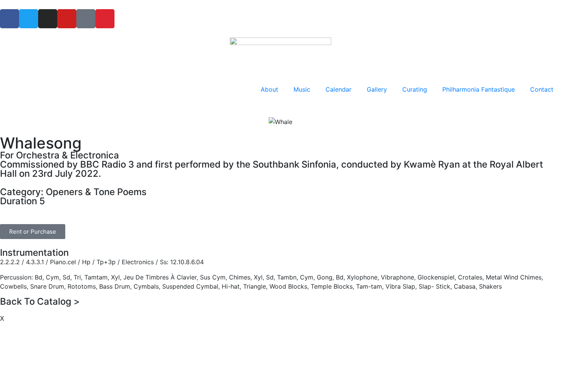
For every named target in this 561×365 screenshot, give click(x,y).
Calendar (338, 89)
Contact (541, 89)
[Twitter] (28, 18)
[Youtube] (66, 18)
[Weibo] (104, 18)
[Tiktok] (85, 18)
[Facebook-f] (9, 18)
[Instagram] (47, 18)
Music (301, 89)
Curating (414, 89)
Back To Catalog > (40, 301)
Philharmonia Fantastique (478, 89)
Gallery (377, 89)
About (269, 89)
